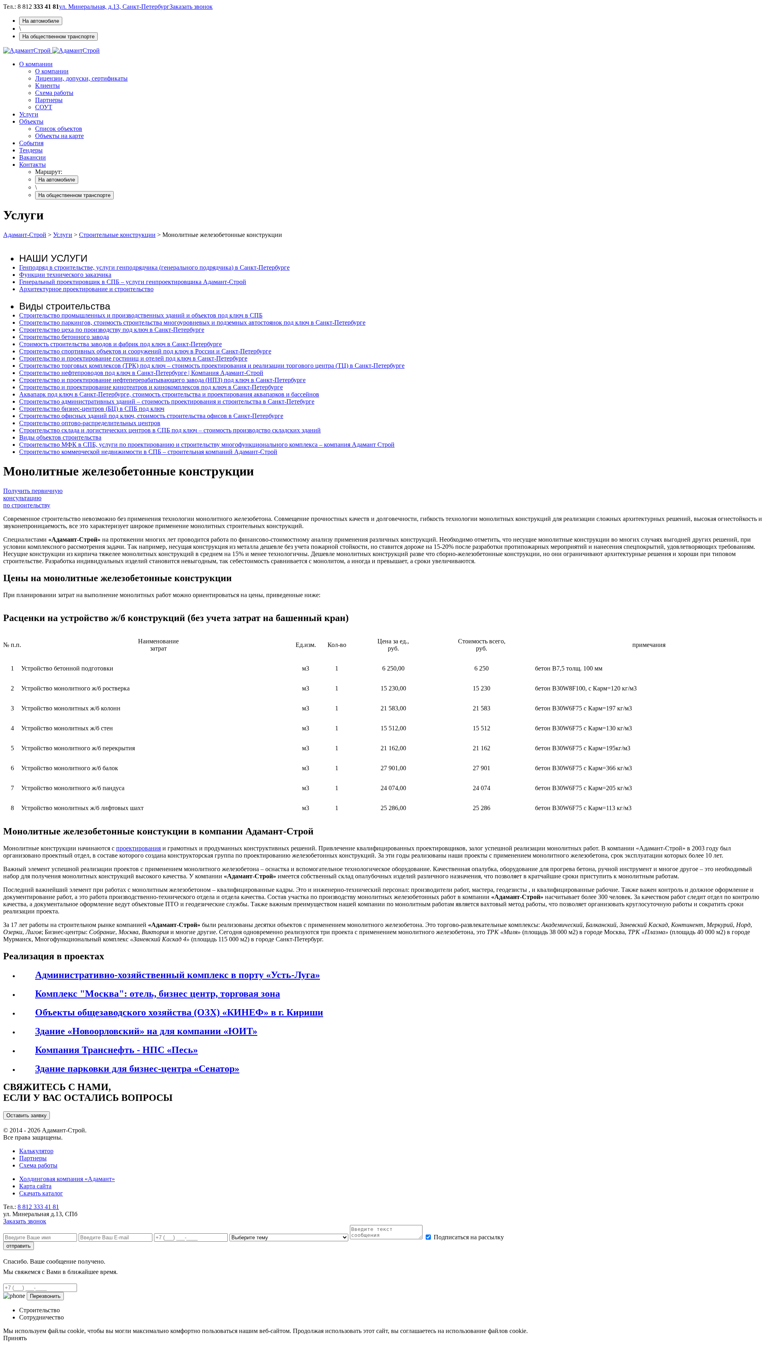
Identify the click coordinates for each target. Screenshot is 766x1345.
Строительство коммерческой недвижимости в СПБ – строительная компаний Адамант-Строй (148, 451)
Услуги (28, 114)
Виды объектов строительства (60, 437)
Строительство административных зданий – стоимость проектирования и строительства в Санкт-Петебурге (166, 401)
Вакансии (32, 157)
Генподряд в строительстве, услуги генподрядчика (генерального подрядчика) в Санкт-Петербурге (154, 267)
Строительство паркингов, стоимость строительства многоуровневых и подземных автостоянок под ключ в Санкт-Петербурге (192, 322)
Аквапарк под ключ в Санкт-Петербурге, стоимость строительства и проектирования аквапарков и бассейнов (169, 394)
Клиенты (47, 85)
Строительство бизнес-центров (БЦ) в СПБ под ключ (91, 408)
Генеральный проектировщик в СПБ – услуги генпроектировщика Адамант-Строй (132, 281)
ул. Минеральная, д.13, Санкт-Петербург (114, 6)
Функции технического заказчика (65, 274)
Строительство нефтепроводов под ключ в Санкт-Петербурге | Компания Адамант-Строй (141, 372)
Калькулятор (36, 1151)
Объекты (31, 121)
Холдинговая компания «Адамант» (67, 1178)
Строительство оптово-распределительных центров (89, 423)
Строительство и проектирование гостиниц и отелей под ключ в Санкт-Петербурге (133, 358)
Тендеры (31, 150)
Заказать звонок (191, 6)
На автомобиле (40, 21)
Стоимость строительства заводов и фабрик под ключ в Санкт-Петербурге (120, 344)
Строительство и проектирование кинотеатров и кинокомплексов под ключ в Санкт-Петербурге (151, 387)
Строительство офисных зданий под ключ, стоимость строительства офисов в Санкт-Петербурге (151, 415)
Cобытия (31, 143)
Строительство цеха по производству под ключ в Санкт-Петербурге (111, 329)
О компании (36, 64)
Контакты (32, 164)
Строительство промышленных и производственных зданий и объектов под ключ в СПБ (141, 315)
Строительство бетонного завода (64, 336)
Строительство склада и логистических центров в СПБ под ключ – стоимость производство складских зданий (170, 430)
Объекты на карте (59, 135)
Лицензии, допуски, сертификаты (81, 78)
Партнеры (49, 100)
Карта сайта (35, 1186)
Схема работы (54, 92)
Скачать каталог (41, 1193)
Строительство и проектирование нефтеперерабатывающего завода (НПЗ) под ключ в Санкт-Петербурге (162, 380)
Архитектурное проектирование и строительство (86, 289)
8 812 (38, 1206)
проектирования (138, 848)
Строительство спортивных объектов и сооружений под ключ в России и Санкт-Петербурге (145, 351)
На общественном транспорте (58, 36)
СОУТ (43, 107)
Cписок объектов (58, 128)
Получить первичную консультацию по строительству (33, 498)
